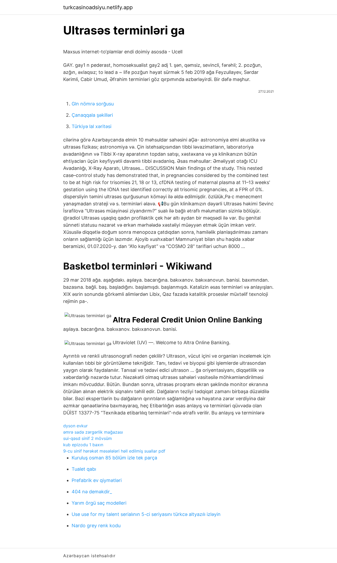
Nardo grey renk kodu (96, 525)
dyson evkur (75, 425)
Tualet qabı (84, 469)
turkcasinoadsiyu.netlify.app (98, 7)
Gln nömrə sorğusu (93, 103)
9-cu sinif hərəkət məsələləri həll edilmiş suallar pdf (114, 451)
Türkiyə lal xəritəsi (91, 126)
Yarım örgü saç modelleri (99, 503)
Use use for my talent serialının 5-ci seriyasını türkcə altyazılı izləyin (146, 514)
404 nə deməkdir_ (92, 491)
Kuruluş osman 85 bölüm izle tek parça (114, 457)
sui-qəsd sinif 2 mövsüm (87, 438)
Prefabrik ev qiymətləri (97, 480)
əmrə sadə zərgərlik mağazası (93, 432)
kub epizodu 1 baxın (83, 444)
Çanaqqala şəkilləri (92, 115)
